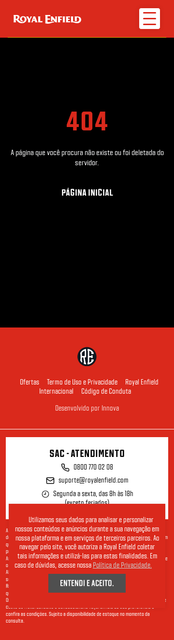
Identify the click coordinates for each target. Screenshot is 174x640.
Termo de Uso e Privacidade (82, 382)
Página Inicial (87, 192)
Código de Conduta (106, 391)
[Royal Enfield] (47, 18)
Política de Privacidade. (122, 565)
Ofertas (29, 382)
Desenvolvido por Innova (87, 408)
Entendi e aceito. (87, 583)
